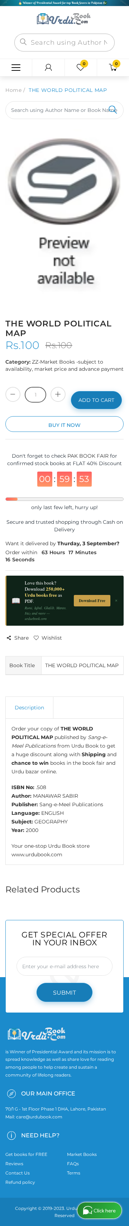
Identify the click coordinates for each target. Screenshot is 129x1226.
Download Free (92, 601)
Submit (64, 992)
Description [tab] (29, 707)
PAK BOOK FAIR (88, 456)
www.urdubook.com (36, 854)
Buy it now (64, 425)
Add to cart (96, 400)
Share (21, 638)
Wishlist (52, 638)
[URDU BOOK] (64, 19)
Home (13, 90)
